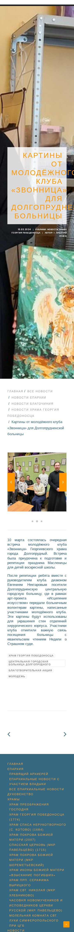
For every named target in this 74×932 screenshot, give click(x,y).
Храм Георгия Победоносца (31, 655)
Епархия (15, 769)
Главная (15, 391)
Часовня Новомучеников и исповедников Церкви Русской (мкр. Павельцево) (36, 905)
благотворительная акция (30, 670)
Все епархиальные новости (36, 789)
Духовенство (20, 794)
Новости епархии (29, 397)
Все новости (40, 391)
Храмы (13, 799)
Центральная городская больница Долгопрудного (30, 663)
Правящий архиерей (28, 774)
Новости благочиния (32, 403)
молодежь (17, 676)
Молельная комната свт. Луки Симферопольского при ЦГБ (34, 920)
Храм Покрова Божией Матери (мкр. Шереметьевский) (31, 860)
